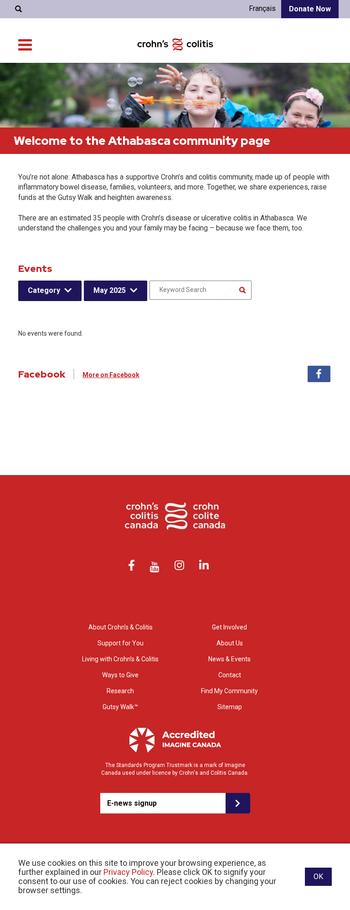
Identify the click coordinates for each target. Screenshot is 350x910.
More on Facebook (110, 374)
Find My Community (229, 691)
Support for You (121, 643)
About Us (229, 643)
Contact (229, 675)
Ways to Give (120, 675)
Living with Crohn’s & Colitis (120, 659)
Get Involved (229, 627)
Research (120, 691)
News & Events (229, 659)
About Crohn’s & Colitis (120, 627)
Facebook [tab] (319, 374)
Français (262, 8)
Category (44, 290)
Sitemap (229, 707)
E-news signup (132, 803)
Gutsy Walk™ (120, 707)
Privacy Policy (128, 872)
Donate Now (310, 9)
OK (318, 876)
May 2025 (109, 290)
